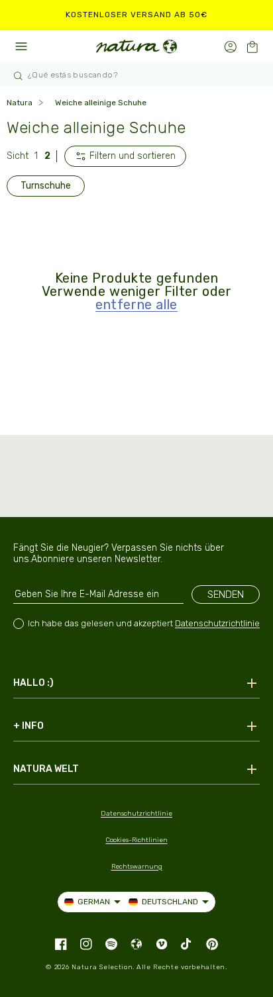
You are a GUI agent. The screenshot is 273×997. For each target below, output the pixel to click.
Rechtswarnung (136, 867)
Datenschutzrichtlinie (217, 623)
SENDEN (225, 594)
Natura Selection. (103, 967)
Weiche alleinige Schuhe (100, 102)
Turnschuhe (46, 185)
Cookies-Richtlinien (137, 840)
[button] (252, 46)
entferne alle (136, 304)
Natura (19, 102)
